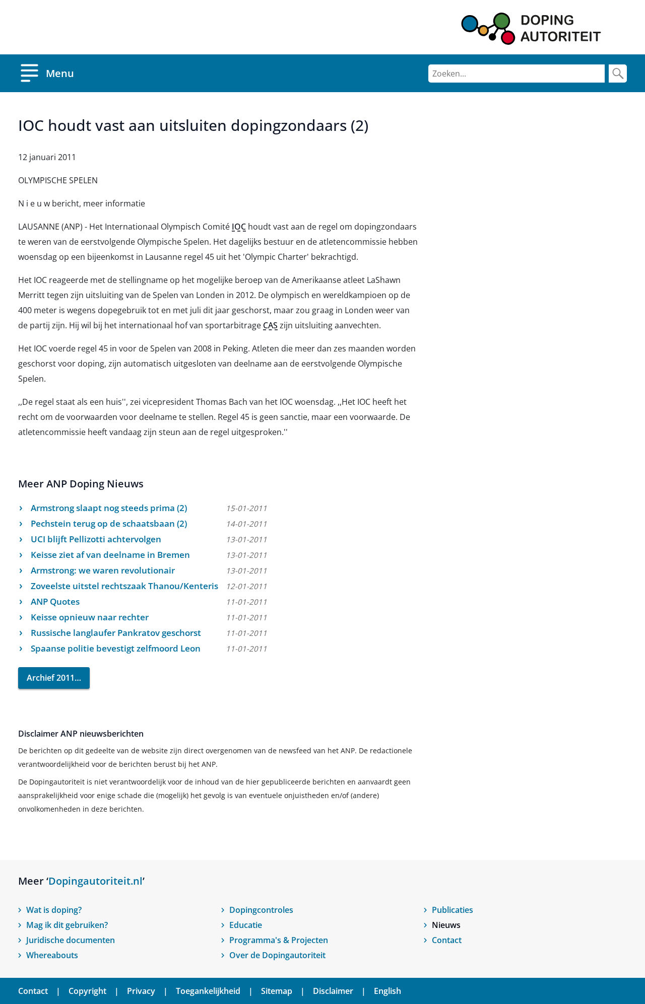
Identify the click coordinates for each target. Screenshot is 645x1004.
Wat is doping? (54, 909)
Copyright (87, 990)
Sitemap (276, 990)
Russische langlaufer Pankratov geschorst (116, 632)
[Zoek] (618, 73)
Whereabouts (52, 955)
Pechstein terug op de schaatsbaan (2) (109, 523)
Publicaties (452, 909)
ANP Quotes (55, 601)
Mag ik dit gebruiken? (67, 924)
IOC (239, 226)
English (387, 990)
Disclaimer (333, 990)
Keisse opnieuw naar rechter (90, 617)
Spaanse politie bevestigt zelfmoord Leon (116, 648)
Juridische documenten (70, 940)
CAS (270, 325)
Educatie (245, 924)
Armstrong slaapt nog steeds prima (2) (109, 508)
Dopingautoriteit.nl (95, 881)
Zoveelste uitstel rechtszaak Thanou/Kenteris (124, 586)
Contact (447, 940)
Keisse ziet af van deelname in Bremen (110, 554)
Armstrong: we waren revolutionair (103, 570)
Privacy (141, 990)
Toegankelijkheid (208, 990)
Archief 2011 (51, 677)
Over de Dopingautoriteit (277, 955)
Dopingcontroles (261, 909)
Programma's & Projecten (278, 940)
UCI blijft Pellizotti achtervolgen (96, 539)
